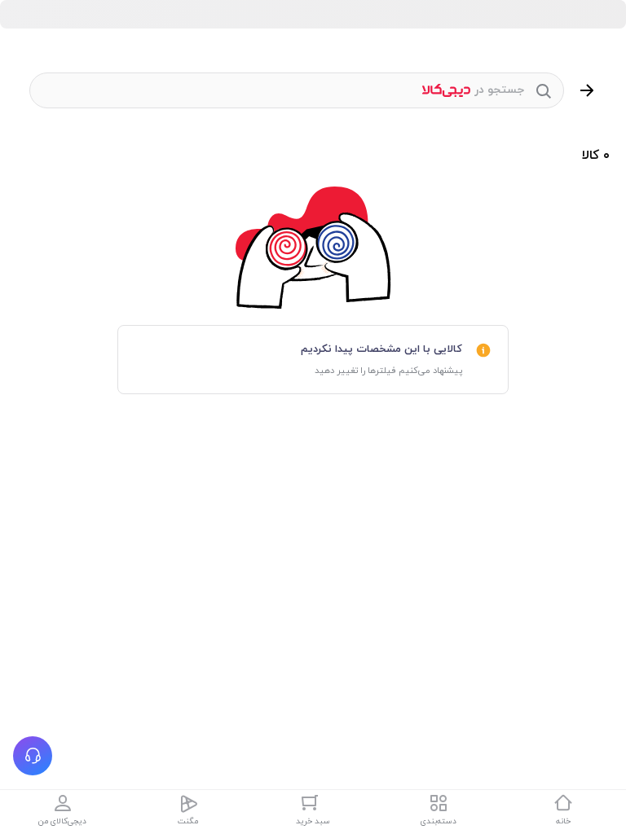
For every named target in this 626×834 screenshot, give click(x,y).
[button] (32, 755)
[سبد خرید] (313, 803)
